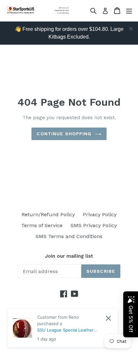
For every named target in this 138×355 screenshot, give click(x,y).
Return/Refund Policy (48, 214)
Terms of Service (42, 225)
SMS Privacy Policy (94, 225)
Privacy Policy (99, 214)
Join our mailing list (69, 256)
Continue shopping (64, 133)
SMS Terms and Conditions (69, 236)
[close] (131, 28)
